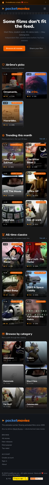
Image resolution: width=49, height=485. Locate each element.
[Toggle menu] (44, 8)
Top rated (5, 448)
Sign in (4, 461)
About (4, 464)
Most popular (7, 445)
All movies (6, 438)
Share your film (36, 48)
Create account (8, 458)
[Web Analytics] (36, 478)
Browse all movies (14, 48)
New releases (7, 442)
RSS (9, 479)
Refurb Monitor (18, 429)
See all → (43, 139)
